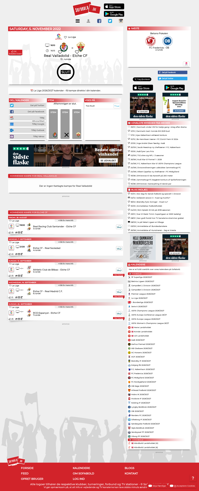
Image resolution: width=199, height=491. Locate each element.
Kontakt (131, 473)
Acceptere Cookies (186, 486)
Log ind (79, 478)
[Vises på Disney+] (119, 227)
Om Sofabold (83, 473)
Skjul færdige (159, 486)
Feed (25, 473)
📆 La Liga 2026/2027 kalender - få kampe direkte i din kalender (65, 90)
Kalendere (81, 468)
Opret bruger (32, 478)
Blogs (129, 468)
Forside (27, 468)
